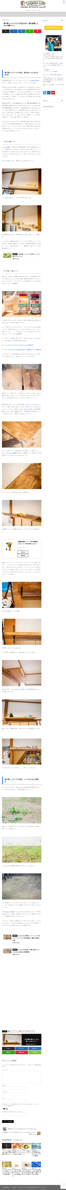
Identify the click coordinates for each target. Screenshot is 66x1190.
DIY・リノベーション (14, 1031)
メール (4, 1091)
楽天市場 (23, 555)
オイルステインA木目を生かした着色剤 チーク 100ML (24, 349)
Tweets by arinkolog (48, 106)
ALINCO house (34, 80)
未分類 (5, 1031)
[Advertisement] (21, 50)
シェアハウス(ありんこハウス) (27, 1031)
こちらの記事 (6, 147)
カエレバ (23, 547)
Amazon (23, 552)
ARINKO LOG (33, 1187)
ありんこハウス (20, 787)
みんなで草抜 (10, 911)
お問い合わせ (57, 74)
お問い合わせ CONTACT (53, 27)
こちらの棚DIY (12, 453)
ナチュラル (27, 409)
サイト (3, 1098)
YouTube (34, 10)
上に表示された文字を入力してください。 (12, 1111)
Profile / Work (28, 10)
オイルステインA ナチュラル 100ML (21, 345)
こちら (33, 82)
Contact (39, 10)
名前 (4, 1085)
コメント (5, 1070)
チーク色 (35, 409)
